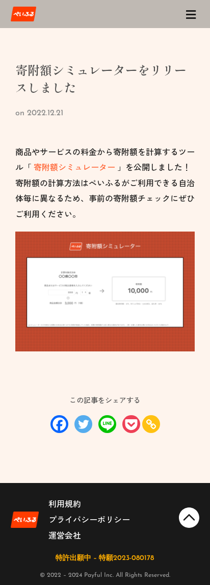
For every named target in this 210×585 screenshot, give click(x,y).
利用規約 (64, 503)
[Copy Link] (151, 424)
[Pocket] (131, 424)
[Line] (107, 424)
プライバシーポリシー (89, 519)
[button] (190, 14)
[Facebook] (59, 424)
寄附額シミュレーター (74, 167)
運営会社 (64, 535)
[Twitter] (83, 424)
